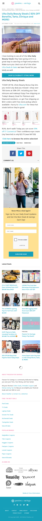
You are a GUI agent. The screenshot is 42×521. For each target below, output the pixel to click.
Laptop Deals (6, 411)
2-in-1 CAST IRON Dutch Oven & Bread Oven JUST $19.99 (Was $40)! (10, 287)
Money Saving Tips (8, 388)
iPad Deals (5, 403)
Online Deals (10, 9)
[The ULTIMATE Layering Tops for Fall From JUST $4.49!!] (11, 299)
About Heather (6, 394)
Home (3, 9)
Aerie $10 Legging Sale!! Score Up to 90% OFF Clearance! (29, 311)
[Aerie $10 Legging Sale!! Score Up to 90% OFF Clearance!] (31, 299)
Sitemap (26, 513)
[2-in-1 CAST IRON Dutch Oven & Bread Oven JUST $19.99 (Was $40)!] (11, 276)
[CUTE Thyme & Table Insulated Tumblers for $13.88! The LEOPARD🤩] (11, 323)
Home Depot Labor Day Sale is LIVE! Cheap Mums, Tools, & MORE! (31, 358)
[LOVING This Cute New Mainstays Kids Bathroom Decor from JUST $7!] (31, 276)
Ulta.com (22, 104)
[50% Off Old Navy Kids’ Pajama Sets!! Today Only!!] (11, 346)
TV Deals (5, 407)
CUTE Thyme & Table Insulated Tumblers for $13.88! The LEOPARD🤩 (9, 334)
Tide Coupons (6, 439)
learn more (37, 23)
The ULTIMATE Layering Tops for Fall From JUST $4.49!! (9, 311)
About (7, 510)
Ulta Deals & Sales (9, 67)
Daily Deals (20, 143)
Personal (25, 331)
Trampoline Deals (7, 422)
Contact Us (16, 394)
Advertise (25, 394)
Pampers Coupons (8, 446)
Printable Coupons (28, 386)
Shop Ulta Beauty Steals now (21, 75)
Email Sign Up (23, 510)
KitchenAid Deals (7, 418)
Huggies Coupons (7, 443)
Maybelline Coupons (8, 435)
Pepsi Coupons (6, 454)
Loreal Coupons (7, 450)
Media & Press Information (31, 493)
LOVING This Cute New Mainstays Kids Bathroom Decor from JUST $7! (30, 287)
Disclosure (33, 510)
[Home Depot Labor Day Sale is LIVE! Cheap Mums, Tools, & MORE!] (31, 346)
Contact (14, 510)
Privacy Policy (17, 513)
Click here (6, 139)
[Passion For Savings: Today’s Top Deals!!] (31, 323)
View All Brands (7, 457)
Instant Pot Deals (7, 415)
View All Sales (6, 426)
